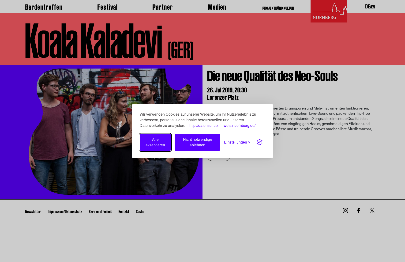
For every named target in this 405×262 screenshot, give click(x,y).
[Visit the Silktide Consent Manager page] (259, 142)
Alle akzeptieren (155, 142)
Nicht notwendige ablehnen (197, 142)
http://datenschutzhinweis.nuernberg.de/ (222, 125)
